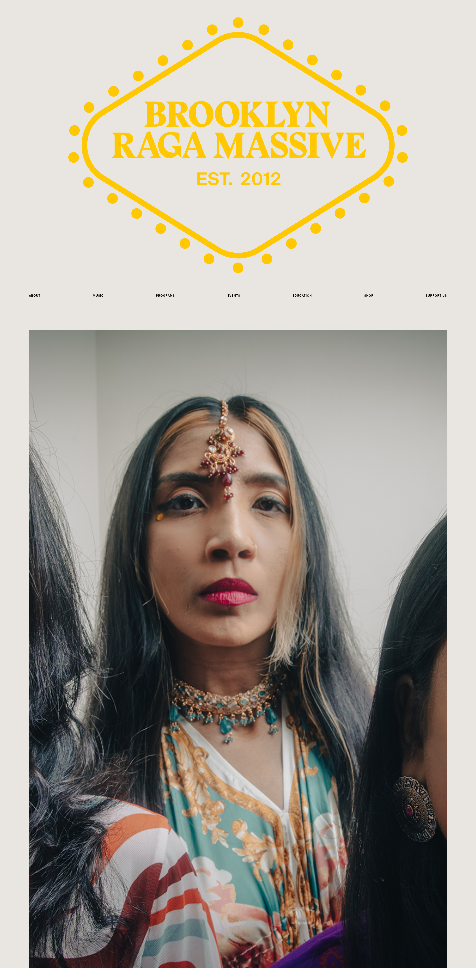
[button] (35, 295)
